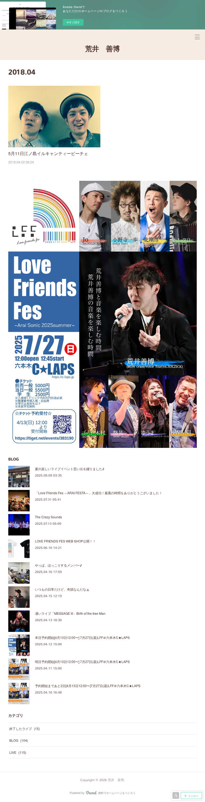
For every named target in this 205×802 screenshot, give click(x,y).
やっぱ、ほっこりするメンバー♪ (58, 565)
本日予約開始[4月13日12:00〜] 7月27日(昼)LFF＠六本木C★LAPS (82, 637)
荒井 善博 (102, 49)
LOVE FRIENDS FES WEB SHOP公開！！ (65, 541)
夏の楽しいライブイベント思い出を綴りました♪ (69, 468)
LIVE (17, 752)
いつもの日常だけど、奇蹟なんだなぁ (62, 589)
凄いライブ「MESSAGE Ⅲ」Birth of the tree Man (70, 613)
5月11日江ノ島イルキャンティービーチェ (48, 153)
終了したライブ (24, 728)
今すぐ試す (73, 22)
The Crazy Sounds (48, 517)
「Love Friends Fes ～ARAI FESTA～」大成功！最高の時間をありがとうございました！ (98, 492)
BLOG (18, 740)
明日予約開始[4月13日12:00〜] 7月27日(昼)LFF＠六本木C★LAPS (82, 661)
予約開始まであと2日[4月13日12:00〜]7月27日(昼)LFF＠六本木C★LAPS (87, 685)
